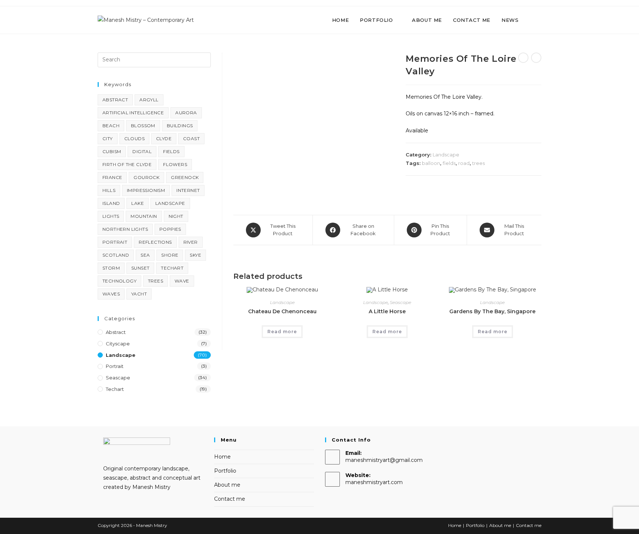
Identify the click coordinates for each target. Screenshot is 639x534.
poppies (170, 229)
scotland (115, 255)
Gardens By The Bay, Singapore (492, 311)
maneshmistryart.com (374, 482)
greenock (185, 177)
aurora (186, 112)
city (107, 138)
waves (111, 294)
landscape (170, 203)
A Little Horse (387, 311)
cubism (111, 151)
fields (449, 163)
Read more (282, 331)
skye (195, 255)
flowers (175, 164)
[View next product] (536, 58)
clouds (134, 138)
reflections (155, 242)
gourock (146, 177)
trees (478, 163)
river (190, 242)
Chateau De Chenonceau (282, 311)
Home (222, 456)
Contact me (229, 499)
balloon (431, 163)
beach (110, 125)
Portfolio (225, 470)
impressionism (146, 190)
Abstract (116, 332)
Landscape (446, 155)
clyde (164, 138)
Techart (115, 389)
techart (172, 268)
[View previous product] (523, 58)
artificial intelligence (133, 112)
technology (119, 281)
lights (110, 216)
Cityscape (118, 344)
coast (191, 138)
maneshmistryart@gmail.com (384, 460)
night (176, 216)
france (112, 177)
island (111, 203)
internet (188, 190)
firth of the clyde (127, 164)
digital (142, 151)
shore (169, 255)
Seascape (400, 302)
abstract (115, 99)
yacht (139, 294)
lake (137, 203)
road (464, 163)
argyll (148, 99)
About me (227, 484)
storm (111, 268)
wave (182, 281)
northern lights (125, 229)
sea (145, 255)
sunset (140, 268)
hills (108, 190)
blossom (143, 125)
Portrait (115, 366)
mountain (144, 216)
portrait (114, 242)
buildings (180, 125)
